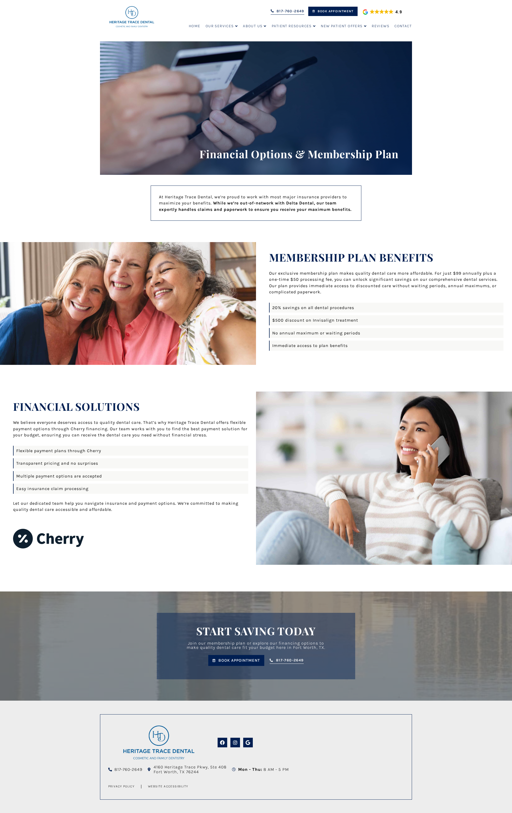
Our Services (220, 26)
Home (195, 26)
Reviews (380, 26)
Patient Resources (292, 26)
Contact (403, 26)
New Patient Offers (341, 26)
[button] (382, 12)
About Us (252, 26)
